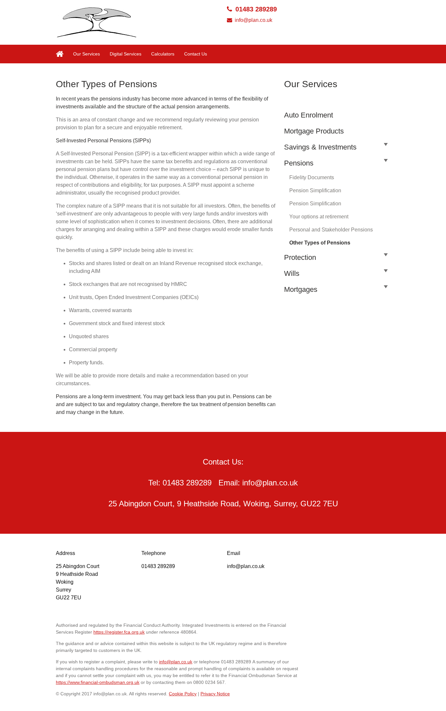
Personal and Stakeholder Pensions (331, 229)
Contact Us (195, 53)
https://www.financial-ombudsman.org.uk (97, 682)
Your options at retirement (318, 216)
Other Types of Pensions (319, 242)
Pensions (298, 163)
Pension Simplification (315, 190)
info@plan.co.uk (253, 20)
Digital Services (125, 53)
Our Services (86, 53)
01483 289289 (256, 9)
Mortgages (300, 289)
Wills (291, 273)
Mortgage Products (314, 131)
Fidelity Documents (311, 177)
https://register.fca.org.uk (119, 632)
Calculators (162, 53)
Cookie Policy (183, 693)
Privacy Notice (215, 693)
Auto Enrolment (308, 115)
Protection (300, 257)
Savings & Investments (320, 147)
